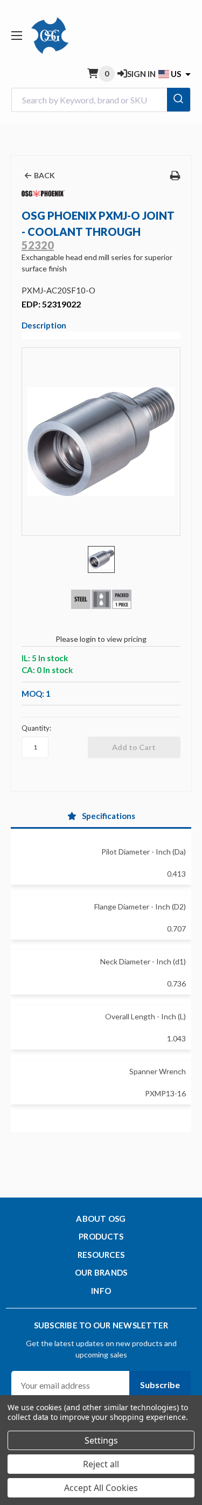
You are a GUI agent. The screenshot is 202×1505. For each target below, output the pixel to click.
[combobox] (101, 100)
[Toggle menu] (16, 35)
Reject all (101, 1464)
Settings (101, 1440)
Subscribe (160, 1385)
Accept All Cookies (101, 1488)
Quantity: (36, 728)
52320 (38, 245)
